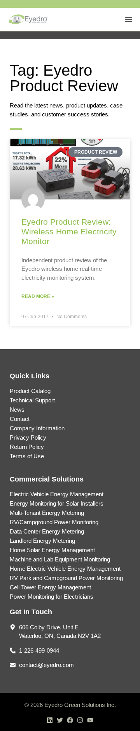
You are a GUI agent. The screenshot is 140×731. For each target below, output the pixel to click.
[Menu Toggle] (128, 19)
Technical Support (32, 400)
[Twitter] (60, 720)
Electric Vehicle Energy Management (56, 494)
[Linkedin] (50, 720)
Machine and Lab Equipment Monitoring (60, 559)
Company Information (37, 428)
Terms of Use (27, 456)
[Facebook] (70, 720)
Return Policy (27, 446)
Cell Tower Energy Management (50, 587)
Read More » (37, 296)
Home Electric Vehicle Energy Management (65, 568)
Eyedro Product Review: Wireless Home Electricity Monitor (69, 231)
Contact (20, 419)
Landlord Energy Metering (42, 540)
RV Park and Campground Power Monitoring (66, 578)
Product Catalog (30, 391)
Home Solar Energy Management (52, 550)
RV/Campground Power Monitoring (54, 522)
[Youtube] (90, 720)
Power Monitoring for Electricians (51, 596)
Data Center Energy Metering (47, 531)
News (17, 409)
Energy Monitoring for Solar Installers (56, 503)
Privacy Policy (28, 437)
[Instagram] (80, 720)
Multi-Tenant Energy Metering (47, 512)
